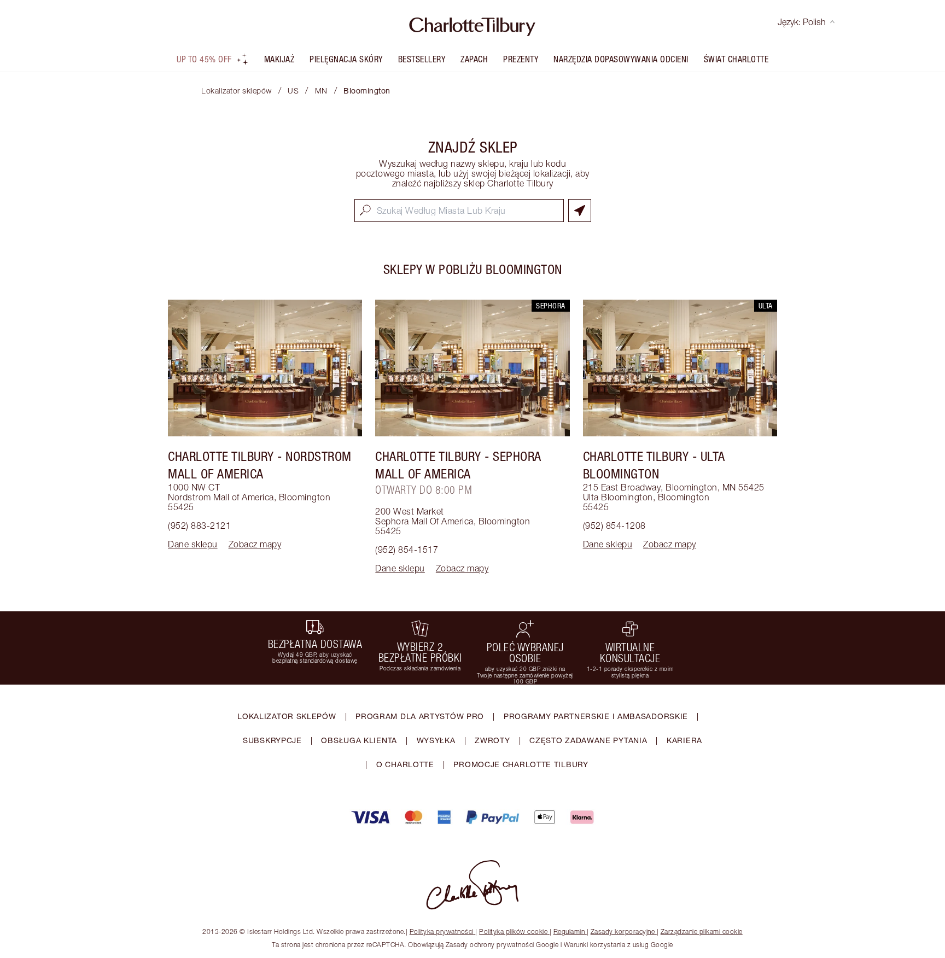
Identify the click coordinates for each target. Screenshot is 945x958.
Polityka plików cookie (513, 931)
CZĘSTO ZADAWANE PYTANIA (588, 740)
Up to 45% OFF (204, 59)
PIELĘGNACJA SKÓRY (346, 59)
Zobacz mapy (255, 544)
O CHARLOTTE (405, 764)
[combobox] (459, 210)
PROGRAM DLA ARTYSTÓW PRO (419, 716)
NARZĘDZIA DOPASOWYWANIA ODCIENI (621, 59)
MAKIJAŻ (279, 59)
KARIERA (684, 740)
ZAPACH (474, 59)
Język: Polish (802, 21)
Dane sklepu (193, 544)
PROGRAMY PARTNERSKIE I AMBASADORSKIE (596, 716)
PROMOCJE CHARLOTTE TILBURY (520, 764)
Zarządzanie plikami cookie (702, 931)
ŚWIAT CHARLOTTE (736, 59)
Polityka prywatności (442, 931)
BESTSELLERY (422, 59)
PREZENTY (520, 59)
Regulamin (569, 931)
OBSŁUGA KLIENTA (359, 740)
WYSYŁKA (436, 740)
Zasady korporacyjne (623, 931)
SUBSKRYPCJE (272, 740)
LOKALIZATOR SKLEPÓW (286, 716)
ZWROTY (492, 740)
